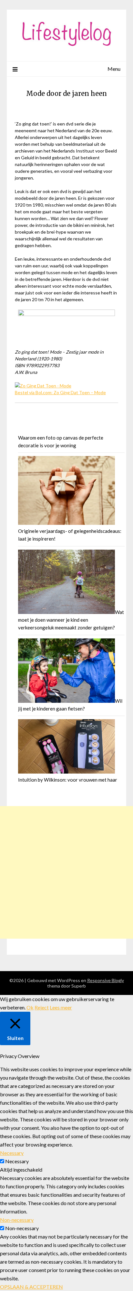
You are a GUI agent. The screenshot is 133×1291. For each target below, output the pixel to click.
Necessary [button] (12, 1153)
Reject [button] (42, 1007)
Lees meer (61, 1007)
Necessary (17, 1161)
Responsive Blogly (105, 980)
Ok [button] (30, 1007)
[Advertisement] (66, 872)
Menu (113, 69)
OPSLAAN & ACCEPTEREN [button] (31, 1287)
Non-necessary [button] (17, 1220)
